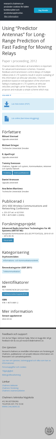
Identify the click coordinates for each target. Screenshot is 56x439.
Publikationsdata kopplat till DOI (15, 294)
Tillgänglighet (7, 371)
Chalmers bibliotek (10, 385)
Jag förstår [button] (43, 10)
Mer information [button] (11, 16)
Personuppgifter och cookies (14, 367)
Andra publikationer (21, 173)
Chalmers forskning (10, 388)
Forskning (7, 173)
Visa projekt (8, 240)
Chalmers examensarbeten (13, 390)
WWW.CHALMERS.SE (11, 406)
